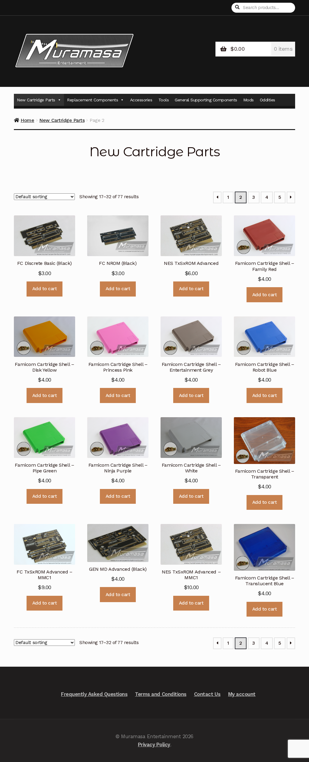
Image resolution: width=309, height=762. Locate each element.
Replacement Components (92, 99)
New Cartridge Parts (36, 99)
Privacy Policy (154, 744)
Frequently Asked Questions (94, 694)
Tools (163, 99)
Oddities (267, 99)
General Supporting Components (206, 99)
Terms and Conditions (160, 694)
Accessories (141, 99)
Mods (248, 99)
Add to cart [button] (44, 288)
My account (242, 694)
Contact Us (207, 694)
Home (27, 120)
